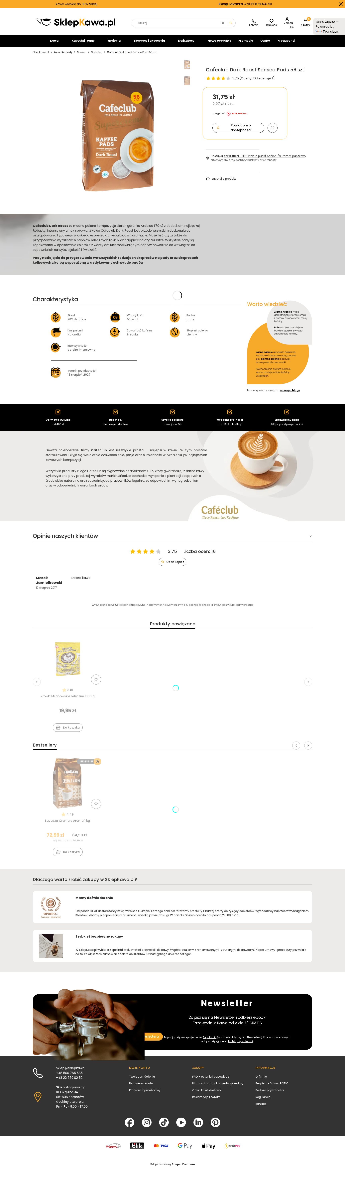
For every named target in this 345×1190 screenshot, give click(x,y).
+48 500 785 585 (69, 1073)
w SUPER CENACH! (193, 4)
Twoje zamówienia (142, 1077)
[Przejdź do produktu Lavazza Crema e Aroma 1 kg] (68, 784)
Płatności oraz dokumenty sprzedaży (217, 1083)
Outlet (265, 41)
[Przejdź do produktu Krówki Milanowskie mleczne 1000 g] (68, 659)
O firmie (261, 1077)
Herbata (114, 41)
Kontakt (261, 1104)
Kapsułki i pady (83, 41)
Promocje (245, 41)
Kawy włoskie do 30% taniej (25, 4)
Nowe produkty (219, 41)
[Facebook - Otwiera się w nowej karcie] (130, 1122)
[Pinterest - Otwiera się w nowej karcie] (215, 1122)
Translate (330, 31)
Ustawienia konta (141, 1083)
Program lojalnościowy (144, 1090)
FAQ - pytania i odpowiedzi (210, 1077)
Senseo (81, 52)
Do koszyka (71, 728)
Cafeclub (96, 52)
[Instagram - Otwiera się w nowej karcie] (147, 1122)
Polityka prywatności (270, 1090)
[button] (231, 23)
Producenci (286, 41)
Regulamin (209, 1037)
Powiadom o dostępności (241, 127)
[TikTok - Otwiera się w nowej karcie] (164, 1122)
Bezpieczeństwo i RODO (272, 1083)
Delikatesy (186, 41)
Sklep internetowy (172, 1164)
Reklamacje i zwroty (206, 1097)
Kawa (54, 41)
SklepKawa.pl (41, 52)
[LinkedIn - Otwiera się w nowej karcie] (198, 1122)
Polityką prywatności (240, 1041)
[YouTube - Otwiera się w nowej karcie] (181, 1122)
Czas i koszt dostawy (206, 1090)
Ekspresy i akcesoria (149, 41)
